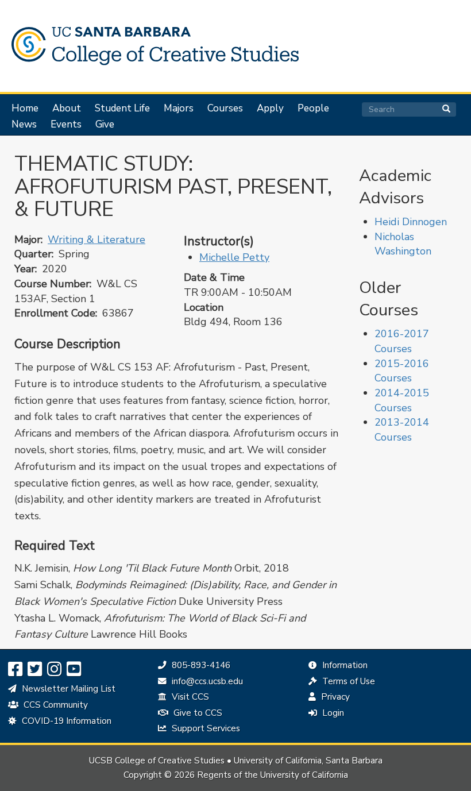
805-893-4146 (199, 665)
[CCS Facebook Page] (15, 669)
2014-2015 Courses (402, 400)
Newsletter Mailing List (67, 688)
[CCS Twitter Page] (35, 669)
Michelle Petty (234, 257)
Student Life (122, 108)
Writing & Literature (96, 239)
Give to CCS (196, 713)
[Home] (152, 45)
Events (66, 124)
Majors (179, 108)
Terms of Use (347, 681)
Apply (270, 108)
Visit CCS (189, 697)
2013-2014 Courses (402, 429)
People (313, 108)
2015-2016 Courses (402, 371)
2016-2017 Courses (402, 341)
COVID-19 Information (65, 721)
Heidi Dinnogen (411, 222)
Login (332, 713)
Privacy (334, 697)
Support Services (204, 728)
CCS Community (54, 705)
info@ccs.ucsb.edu (206, 681)
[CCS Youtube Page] (74, 669)
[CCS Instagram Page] (54, 669)
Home (24, 108)
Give (104, 124)
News (24, 124)
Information (344, 665)
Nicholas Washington (403, 244)
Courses (225, 108)
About (66, 108)
